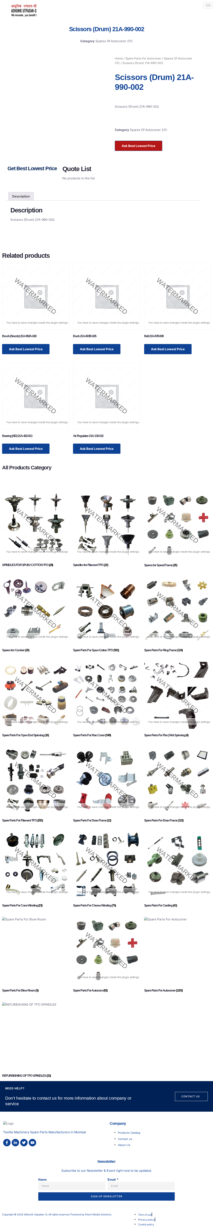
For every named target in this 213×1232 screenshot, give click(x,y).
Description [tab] (21, 196)
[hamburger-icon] (208, 5)
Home (119, 58)
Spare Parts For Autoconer (143, 58)
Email (112, 1179)
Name (42, 1179)
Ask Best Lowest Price (138, 146)
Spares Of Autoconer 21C (114, 41)
